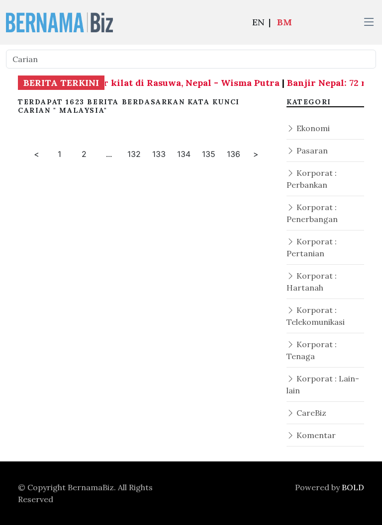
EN (258, 22)
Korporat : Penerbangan (312, 213)
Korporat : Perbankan (311, 179)
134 (184, 154)
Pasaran (311, 150)
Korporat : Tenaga (311, 350)
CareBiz (310, 413)
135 (208, 154)
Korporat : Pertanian (311, 247)
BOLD (353, 487)
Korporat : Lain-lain (322, 384)
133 (159, 154)
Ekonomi (312, 128)
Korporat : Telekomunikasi (315, 316)
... (109, 154)
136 (233, 154)
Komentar (315, 435)
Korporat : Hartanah (311, 282)
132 (134, 154)
